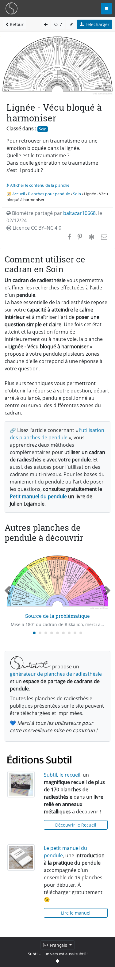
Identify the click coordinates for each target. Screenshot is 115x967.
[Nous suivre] (57, 961)
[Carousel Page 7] (69, 633)
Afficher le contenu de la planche (39, 185)
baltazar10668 (79, 213)
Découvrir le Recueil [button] (75, 825)
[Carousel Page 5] (57, 633)
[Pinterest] (80, 236)
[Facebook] (69, 236)
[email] (103, 236)
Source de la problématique (57, 616)
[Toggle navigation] (106, 8)
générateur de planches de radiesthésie (56, 674)
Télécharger (96, 24)
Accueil (18, 194)
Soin (42, 129)
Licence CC (36, 227)
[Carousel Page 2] (40, 633)
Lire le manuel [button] (75, 913)
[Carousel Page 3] (45, 633)
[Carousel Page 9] (80, 633)
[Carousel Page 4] (51, 633)
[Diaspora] (91, 236)
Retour (16, 24)
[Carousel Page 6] (63, 633)
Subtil (33, 954)
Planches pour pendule (49, 194)
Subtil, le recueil (62, 774)
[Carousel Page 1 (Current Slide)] (34, 633)
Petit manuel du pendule (38, 496)
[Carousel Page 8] (75, 633)
